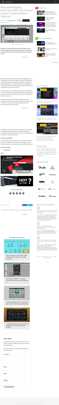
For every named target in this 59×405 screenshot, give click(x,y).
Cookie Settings (47, 257)
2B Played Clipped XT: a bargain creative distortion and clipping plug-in (17, 280)
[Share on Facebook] (24, 205)
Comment (6, 354)
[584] (42, 175)
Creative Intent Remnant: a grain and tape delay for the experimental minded (17, 325)
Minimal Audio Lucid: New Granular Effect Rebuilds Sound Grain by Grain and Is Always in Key (47, 113)
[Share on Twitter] (30, 205)
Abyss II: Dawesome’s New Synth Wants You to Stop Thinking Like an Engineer (47, 96)
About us (39, 256)
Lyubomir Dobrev (12, 20)
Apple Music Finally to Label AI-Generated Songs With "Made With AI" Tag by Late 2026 (46, 227)
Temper (26, 78)
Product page (6, 150)
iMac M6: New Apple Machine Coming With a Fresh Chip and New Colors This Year (46, 241)
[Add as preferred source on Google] (26, 20)
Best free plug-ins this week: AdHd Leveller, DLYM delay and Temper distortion (16, 257)
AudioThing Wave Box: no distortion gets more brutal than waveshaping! (17, 303)
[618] (52, 167)
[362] (52, 182)
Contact (55, 256)
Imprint (50, 256)
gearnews (8, 2)
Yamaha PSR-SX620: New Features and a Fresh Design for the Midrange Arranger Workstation (47, 212)
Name (5, 366)
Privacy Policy (45, 256)
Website (6, 380)
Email (5, 373)
